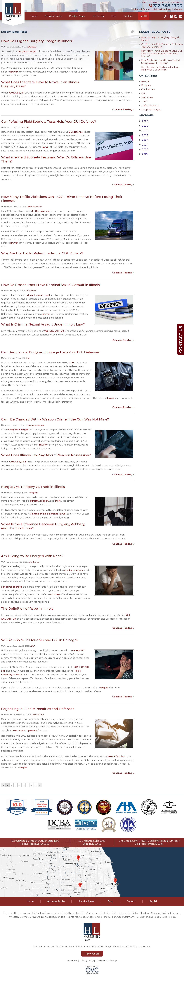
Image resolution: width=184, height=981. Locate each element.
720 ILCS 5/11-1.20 (54, 331)
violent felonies (116, 756)
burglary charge (27, 51)
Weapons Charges (35, 425)
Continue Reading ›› (123, 109)
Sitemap (113, 960)
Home (34, 16)
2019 (143, 154)
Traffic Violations (33, 207)
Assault (145, 81)
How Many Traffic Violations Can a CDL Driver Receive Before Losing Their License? (161, 54)
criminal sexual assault (38, 295)
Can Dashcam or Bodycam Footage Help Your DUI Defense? (160, 68)
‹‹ (3, 785)
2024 (143, 130)
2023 (143, 135)
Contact (128, 16)
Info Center (98, 16)
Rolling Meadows (162, 9)
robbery (44, 501)
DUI (27, 127)
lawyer (14, 71)
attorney (55, 594)
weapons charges (18, 429)
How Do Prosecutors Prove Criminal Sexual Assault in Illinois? (160, 61)
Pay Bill (144, 16)
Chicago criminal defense (44, 513)
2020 (143, 149)
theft (57, 501)
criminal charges (73, 570)
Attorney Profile (53, 16)
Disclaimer (101, 960)
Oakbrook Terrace (141, 9)
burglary (34, 501)
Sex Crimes (31, 291)
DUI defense (76, 132)
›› (40, 785)
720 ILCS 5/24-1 (17, 461)
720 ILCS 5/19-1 (17, 92)
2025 (143, 126)
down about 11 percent (24, 730)
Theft (144, 101)
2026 (143, 121)
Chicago (178, 9)
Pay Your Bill (92, 953)
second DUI (78, 650)
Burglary (32, 47)
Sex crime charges (11, 587)
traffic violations (41, 211)
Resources (72, 960)
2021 (143, 144)
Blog (114, 16)
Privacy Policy (87, 960)
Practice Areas (76, 16)
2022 (143, 140)
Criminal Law (37, 715)
